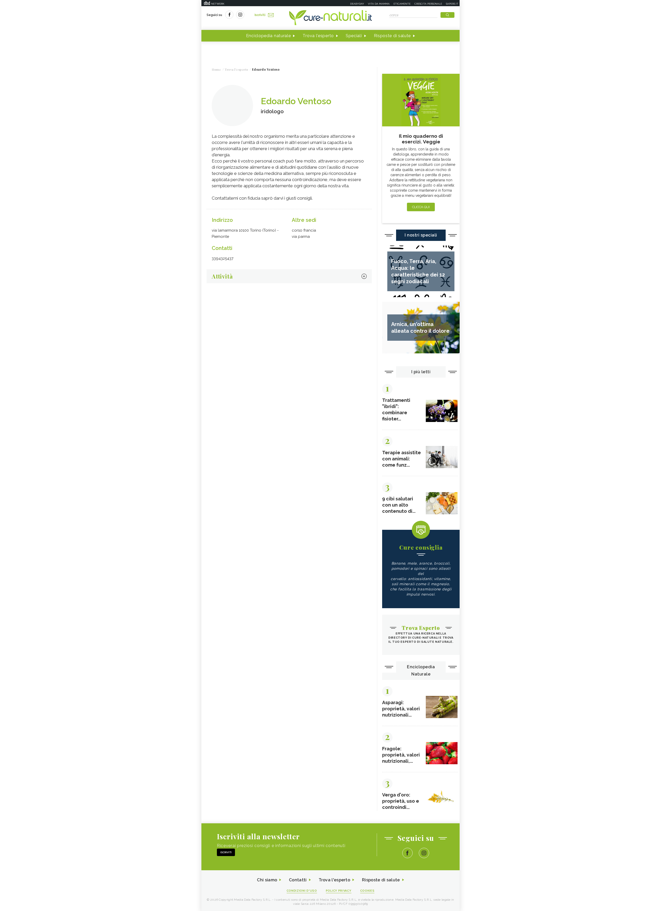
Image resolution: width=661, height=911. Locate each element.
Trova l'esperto (318, 35)
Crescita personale (428, 3)
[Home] (330, 18)
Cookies (367, 890)
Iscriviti (260, 15)
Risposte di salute (392, 35)
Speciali (354, 35)
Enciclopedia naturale (268, 35)
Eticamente (402, 3)
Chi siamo (267, 879)
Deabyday (357, 3)
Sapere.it (452, 3)
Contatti (297, 879)
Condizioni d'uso (302, 890)
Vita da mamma (379, 3)
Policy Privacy (338, 890)
